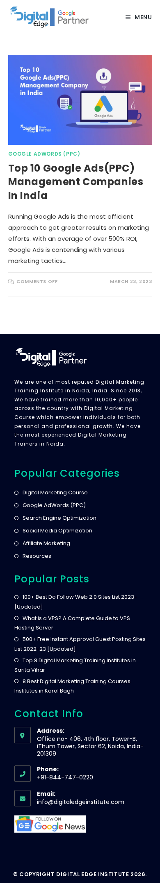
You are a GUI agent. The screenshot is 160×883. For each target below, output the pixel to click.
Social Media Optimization (57, 530)
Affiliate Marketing (46, 543)
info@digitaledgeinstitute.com (80, 802)
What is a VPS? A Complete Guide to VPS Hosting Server (72, 623)
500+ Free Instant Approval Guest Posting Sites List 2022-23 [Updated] (80, 643)
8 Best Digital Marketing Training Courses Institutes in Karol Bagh (72, 686)
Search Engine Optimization (59, 518)
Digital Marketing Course (55, 492)
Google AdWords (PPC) (44, 153)
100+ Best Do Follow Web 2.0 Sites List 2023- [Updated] (75, 601)
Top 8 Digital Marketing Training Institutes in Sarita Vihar (75, 665)
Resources (37, 556)
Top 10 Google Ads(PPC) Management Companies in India (76, 181)
